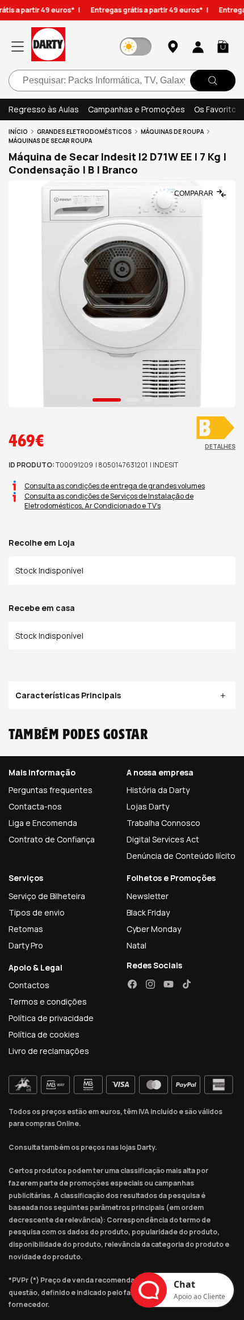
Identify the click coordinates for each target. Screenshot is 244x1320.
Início (18, 132)
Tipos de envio (37, 912)
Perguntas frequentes (50, 790)
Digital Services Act (163, 839)
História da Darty (158, 790)
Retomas (26, 928)
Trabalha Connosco (163, 822)
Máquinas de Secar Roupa (50, 141)
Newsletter (148, 896)
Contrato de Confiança (52, 839)
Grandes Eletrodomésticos (84, 132)
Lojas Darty (148, 806)
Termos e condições (48, 1001)
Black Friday (148, 912)
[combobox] (122, 80)
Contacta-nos (35, 806)
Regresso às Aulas (44, 109)
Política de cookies (44, 1034)
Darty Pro (26, 945)
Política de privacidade (51, 1018)
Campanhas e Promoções (136, 109)
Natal (136, 945)
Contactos (29, 985)
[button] (223, 46)
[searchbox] (122, 80)
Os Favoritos (217, 109)
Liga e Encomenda (43, 822)
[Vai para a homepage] (48, 46)
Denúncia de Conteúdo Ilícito (181, 855)
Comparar (193, 193)
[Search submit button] (212, 80)
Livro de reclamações (49, 1050)
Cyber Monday (154, 928)
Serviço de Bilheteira (47, 896)
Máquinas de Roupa (172, 132)
